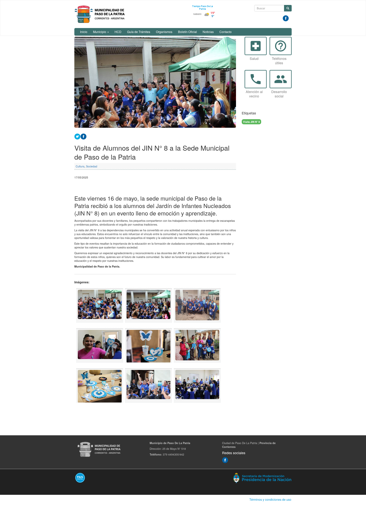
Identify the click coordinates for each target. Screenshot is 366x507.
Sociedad (91, 166)
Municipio (100, 32)
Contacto (225, 32)
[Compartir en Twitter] (77, 136)
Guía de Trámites (138, 32)
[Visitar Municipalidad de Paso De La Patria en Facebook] (286, 18)
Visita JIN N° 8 (251, 122)
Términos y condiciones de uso (270, 499)
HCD (118, 32)
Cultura (80, 166)
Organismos (164, 32)
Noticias (208, 32)
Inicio (83, 32)
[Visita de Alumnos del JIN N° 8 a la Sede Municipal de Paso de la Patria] (99, 305)
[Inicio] (100, 14)
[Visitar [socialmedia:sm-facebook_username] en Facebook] (83, 136)
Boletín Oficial (187, 32)
